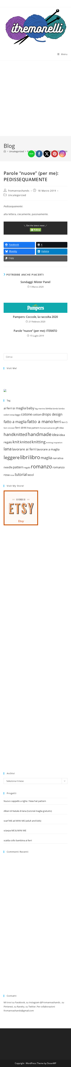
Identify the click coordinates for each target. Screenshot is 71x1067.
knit (16, 441)
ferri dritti (21, 427)
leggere (12, 457)
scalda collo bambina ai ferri (18, 840)
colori (6, 414)
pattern (18, 467)
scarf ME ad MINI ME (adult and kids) (22, 820)
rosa (12, 475)
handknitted (15, 434)
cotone (26, 414)
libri (24, 457)
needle (8, 467)
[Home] (5, 151)
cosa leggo (15, 414)
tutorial (21, 474)
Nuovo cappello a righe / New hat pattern (25, 801)
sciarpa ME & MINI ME (15, 830)
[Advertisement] (35, 98)
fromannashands (18, 190)
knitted (25, 442)
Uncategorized (17, 195)
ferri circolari (9, 428)
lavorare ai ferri (24, 449)
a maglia (19, 408)
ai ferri (8, 408)
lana (8, 449)
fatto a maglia (15, 421)
